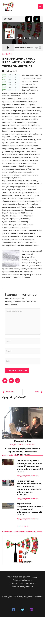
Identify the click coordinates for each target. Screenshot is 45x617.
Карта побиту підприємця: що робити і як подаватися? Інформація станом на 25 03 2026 (30, 509)
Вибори (7, 54)
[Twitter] (22, 610)
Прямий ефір (22, 441)
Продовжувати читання (27, 476)
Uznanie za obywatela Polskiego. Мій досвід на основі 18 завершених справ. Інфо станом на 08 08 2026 (30, 466)
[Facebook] (13, 610)
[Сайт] (22, 361)
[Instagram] (31, 610)
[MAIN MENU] (40, 6)
